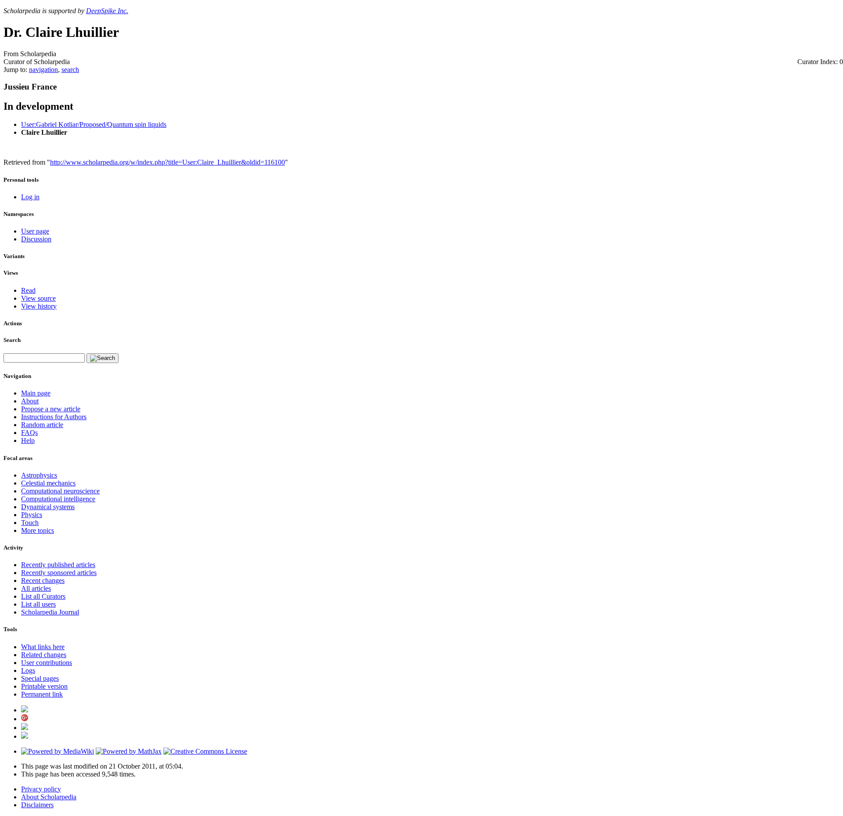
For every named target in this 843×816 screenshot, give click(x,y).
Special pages (40, 678)
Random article (42, 424)
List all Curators (43, 596)
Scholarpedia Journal (50, 612)
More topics (37, 530)
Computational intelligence (58, 499)
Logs (28, 670)
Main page (35, 393)
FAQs (29, 432)
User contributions (46, 662)
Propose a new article (50, 409)
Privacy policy (41, 789)
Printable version (44, 686)
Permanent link (42, 694)
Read (28, 290)
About (30, 401)
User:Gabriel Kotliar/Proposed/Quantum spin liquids (93, 124)
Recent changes (43, 580)
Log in (30, 197)
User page (35, 231)
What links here (43, 647)
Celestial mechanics (48, 483)
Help (28, 440)
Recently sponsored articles (59, 572)
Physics (31, 514)
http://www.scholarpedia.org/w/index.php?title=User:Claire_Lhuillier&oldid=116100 (167, 162)
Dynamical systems (48, 506)
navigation (43, 69)
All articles (36, 588)
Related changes (43, 654)
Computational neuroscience (60, 491)
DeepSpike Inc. (107, 10)
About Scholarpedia (48, 797)
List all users (38, 604)
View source (38, 298)
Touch (30, 522)
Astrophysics (39, 475)
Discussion (36, 239)
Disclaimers (37, 805)
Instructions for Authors (53, 417)
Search (12, 340)
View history (39, 306)
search (70, 69)
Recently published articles (58, 564)
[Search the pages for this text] (102, 358)
